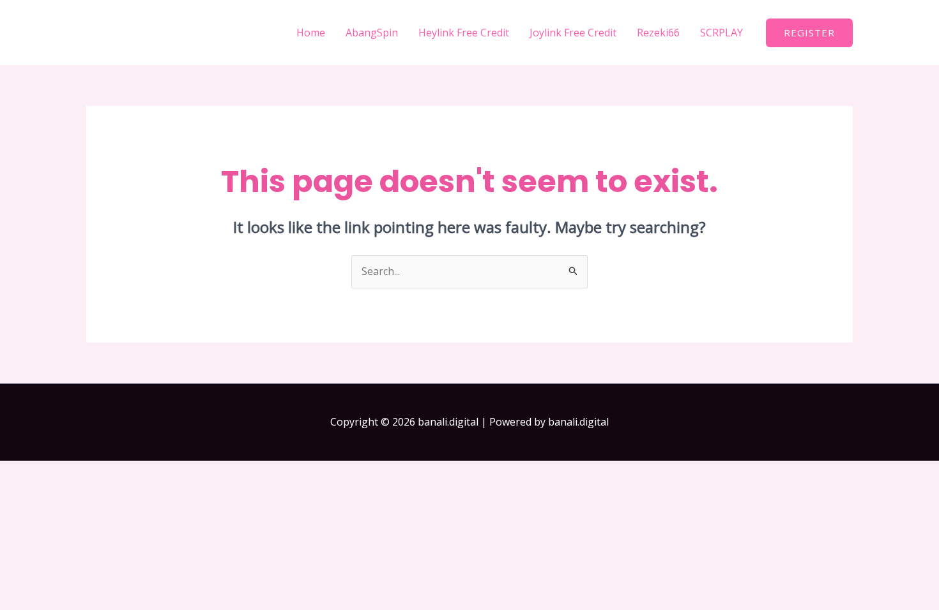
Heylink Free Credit (463, 33)
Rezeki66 (658, 33)
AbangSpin (372, 33)
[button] (809, 33)
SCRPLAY (721, 33)
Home (310, 33)
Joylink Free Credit (573, 33)
